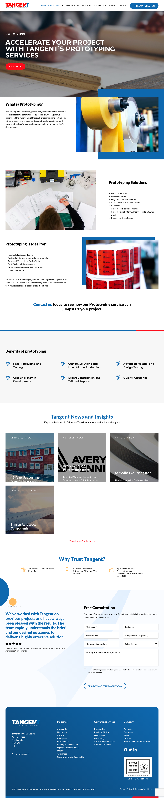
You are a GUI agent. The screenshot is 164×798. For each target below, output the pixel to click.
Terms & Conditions (143, 789)
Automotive (62, 729)
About (127, 735)
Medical (60, 735)
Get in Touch (15, 66)
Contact (127, 738)
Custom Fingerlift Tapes (104, 741)
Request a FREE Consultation (137, 741)
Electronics (62, 732)
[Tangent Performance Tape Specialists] (17, 4)
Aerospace (61, 738)
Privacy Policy (126, 789)
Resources (128, 732)
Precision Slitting (101, 732)
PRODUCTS (86, 6)
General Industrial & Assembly (70, 757)
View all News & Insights (80, 541)
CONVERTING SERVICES (51, 6)
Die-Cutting (99, 735)
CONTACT (122, 6)
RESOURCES (99, 6)
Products (128, 729)
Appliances (62, 753)
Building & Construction (67, 744)
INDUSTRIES (71, 6)
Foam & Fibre (63, 741)
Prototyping (99, 729)
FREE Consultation (144, 6)
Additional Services (102, 744)
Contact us (42, 304)
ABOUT (112, 6)
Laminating (99, 738)
